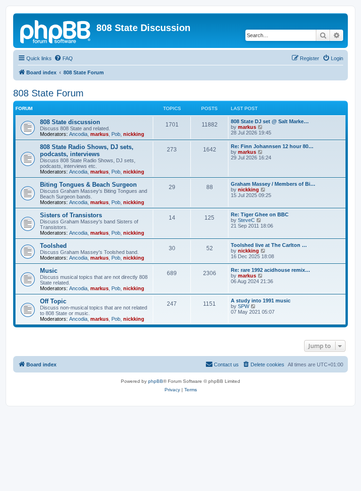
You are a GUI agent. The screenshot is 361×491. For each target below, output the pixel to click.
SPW (243, 306)
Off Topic (53, 301)
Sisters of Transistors (71, 215)
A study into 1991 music (260, 300)
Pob (115, 134)
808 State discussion (70, 122)
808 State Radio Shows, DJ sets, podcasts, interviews (86, 150)
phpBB (155, 381)
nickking (133, 134)
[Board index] (56, 31)
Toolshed (53, 245)
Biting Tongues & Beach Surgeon (88, 184)
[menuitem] (63, 58)
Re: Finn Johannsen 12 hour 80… (272, 146)
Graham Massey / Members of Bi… (273, 184)
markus (99, 134)
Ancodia (78, 134)
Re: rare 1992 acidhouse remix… (270, 270)
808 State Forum (48, 93)
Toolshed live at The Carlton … (269, 245)
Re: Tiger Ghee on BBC (260, 214)
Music (48, 270)
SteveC (246, 220)
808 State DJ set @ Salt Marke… (270, 121)
